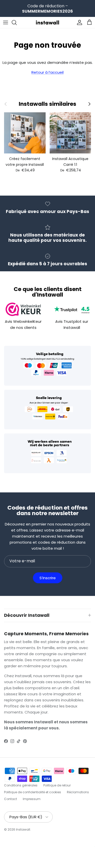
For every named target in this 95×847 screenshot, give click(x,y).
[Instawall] (47, 22)
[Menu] (5, 22)
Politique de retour (57, 785)
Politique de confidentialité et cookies (32, 792)
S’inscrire (48, 577)
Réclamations (78, 792)
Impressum (32, 799)
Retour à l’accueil (47, 72)
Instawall (23, 829)
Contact (10, 799)
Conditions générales (20, 785)
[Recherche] (16, 22)
